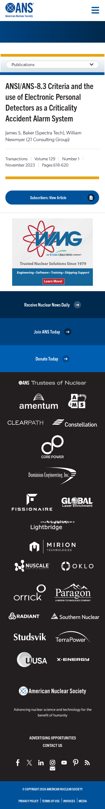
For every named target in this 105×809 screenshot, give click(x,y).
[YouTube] (64, 762)
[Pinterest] (75, 762)
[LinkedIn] (41, 762)
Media (83, 801)
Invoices (69, 801)
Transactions (16, 158)
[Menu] (95, 10)
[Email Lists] (52, 768)
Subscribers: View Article (48, 197)
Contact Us (52, 745)
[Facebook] (17, 762)
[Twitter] (29, 762)
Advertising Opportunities (52, 737)
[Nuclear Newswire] (87, 762)
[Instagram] (52, 762)
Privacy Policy (28, 801)
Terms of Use (51, 801)
